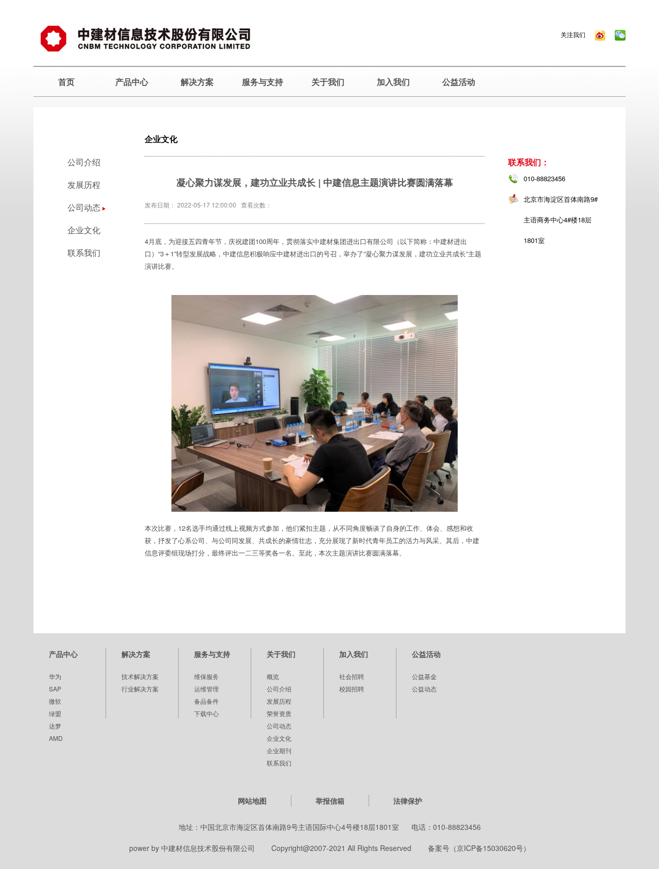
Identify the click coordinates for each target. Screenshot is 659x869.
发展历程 (83, 184)
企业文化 (83, 230)
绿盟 (55, 713)
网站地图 (252, 800)
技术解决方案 (140, 676)
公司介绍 (83, 162)
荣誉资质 (279, 713)
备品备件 (206, 701)
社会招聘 (351, 676)
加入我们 (393, 82)
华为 (55, 676)
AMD (56, 738)
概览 (273, 676)
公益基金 (424, 676)
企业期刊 (279, 750)
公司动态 (279, 725)
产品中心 (131, 82)
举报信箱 (330, 800)
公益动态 (424, 688)
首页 (66, 82)
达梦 (55, 725)
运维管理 (206, 688)
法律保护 (407, 800)
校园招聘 (351, 688)
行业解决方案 (140, 688)
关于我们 (327, 82)
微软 (55, 701)
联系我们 (83, 252)
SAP (55, 688)
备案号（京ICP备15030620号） (479, 848)
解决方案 (197, 82)
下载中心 (206, 713)
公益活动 (458, 82)
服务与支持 (262, 82)
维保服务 (206, 676)
